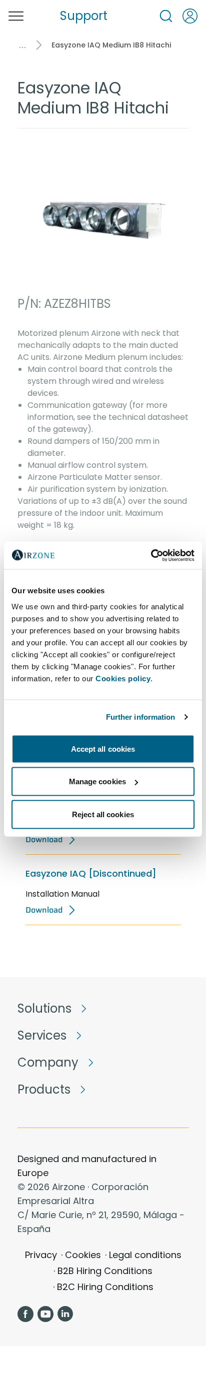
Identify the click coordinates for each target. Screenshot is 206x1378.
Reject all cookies (103, 814)
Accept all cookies (103, 748)
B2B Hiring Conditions (105, 1271)
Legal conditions (145, 1255)
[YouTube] (46, 1314)
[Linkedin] (66, 1314)
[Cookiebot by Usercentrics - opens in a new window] (150, 555)
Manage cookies (97, 781)
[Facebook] (26, 1314)
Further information (141, 717)
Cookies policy (123, 678)
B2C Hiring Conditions (105, 1287)
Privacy (41, 1255)
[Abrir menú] (16, 16)
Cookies (83, 1255)
